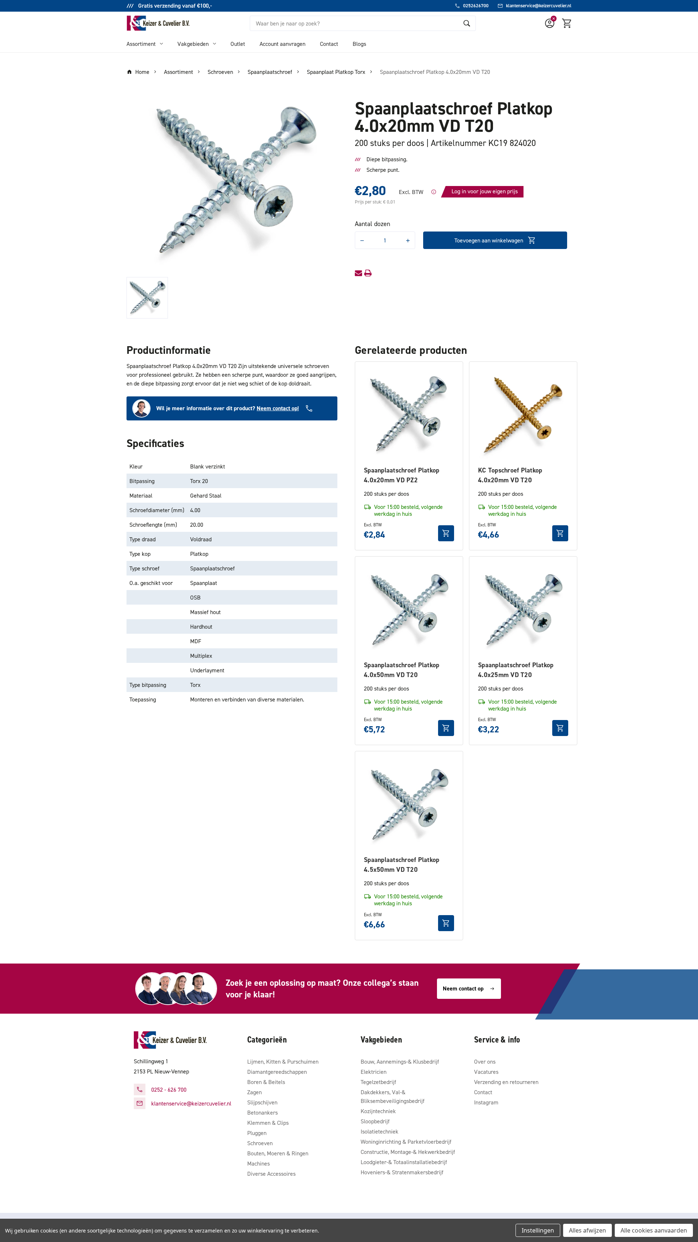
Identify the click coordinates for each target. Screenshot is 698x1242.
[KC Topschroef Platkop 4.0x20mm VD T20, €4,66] (523, 416)
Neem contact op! (278, 408)
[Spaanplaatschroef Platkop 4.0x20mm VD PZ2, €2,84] (409, 416)
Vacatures (486, 1071)
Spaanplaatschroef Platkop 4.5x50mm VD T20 (401, 864)
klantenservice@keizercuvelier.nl (191, 1103)
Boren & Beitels (266, 1081)
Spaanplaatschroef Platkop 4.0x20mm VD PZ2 (401, 475)
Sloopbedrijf (375, 1121)
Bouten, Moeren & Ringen (277, 1153)
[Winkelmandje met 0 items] (567, 23)
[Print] (368, 273)
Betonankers (262, 1112)
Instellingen (538, 1230)
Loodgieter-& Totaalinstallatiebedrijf (404, 1162)
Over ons (485, 1061)
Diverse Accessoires (271, 1173)
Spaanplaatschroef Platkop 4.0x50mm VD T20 (401, 670)
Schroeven (260, 1143)
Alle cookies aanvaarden (654, 1230)
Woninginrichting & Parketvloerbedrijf (406, 1141)
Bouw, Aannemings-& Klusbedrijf (400, 1061)
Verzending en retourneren (506, 1081)
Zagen (254, 1092)
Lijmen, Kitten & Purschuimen (282, 1061)
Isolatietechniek (379, 1131)
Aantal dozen (372, 224)
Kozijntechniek (378, 1111)
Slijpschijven (262, 1102)
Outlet (237, 43)
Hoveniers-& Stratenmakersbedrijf (402, 1172)
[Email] (358, 273)
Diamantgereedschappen (277, 1071)
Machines (258, 1163)
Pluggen (256, 1132)
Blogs (359, 43)
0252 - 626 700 (168, 1089)
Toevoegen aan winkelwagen (488, 240)
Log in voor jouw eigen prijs (485, 191)
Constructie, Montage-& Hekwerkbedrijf (408, 1151)
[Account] (549, 23)
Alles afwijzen (587, 1230)
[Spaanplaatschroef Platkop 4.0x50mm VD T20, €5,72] (409, 610)
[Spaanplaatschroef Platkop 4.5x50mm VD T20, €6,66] (409, 805)
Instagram (486, 1102)
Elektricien (373, 1071)
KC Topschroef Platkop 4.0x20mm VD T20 (510, 475)
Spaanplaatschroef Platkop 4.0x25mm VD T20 (515, 670)
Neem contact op (463, 988)
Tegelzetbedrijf (378, 1081)
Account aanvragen (282, 43)
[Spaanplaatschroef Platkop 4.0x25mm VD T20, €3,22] (523, 610)
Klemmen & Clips (268, 1122)
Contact (329, 43)
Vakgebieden (193, 43)
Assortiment (141, 43)
